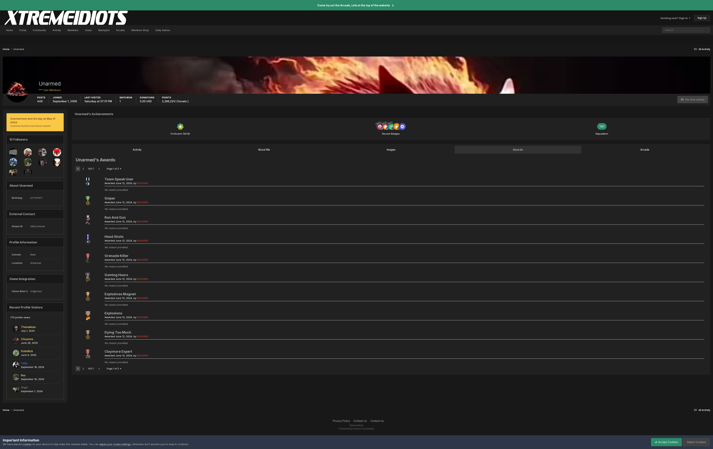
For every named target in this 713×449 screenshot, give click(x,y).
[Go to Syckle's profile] (13, 162)
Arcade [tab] (644, 149)
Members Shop (140, 30)
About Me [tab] (264, 149)
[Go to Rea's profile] (28, 162)
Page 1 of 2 (113, 168)
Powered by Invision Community (356, 428)
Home (9, 30)
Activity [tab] (137, 149)
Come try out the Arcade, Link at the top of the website (353, 5)
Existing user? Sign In (675, 18)
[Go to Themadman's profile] (16, 329)
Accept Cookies (667, 442)
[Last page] (99, 168)
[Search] (706, 30)
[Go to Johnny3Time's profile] (42, 162)
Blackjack (104, 30)
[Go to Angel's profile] (13, 172)
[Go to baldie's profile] (57, 162)
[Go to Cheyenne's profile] (16, 341)
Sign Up (702, 17)
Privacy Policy (341, 420)
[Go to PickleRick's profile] (16, 353)
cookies (27, 444)
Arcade (120, 30)
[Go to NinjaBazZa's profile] (28, 172)
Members (73, 30)
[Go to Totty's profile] (16, 365)
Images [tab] (391, 149)
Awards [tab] (518, 149)
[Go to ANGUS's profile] (42, 152)
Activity (57, 30)
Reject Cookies (696, 442)
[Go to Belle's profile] (57, 152)
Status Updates (688, 30)
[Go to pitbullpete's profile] (13, 152)
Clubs (88, 30)
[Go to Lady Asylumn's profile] (28, 152)
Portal (22, 30)
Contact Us (360, 420)
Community (39, 30)
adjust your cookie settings (115, 444)
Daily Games (163, 30)
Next (91, 168)
